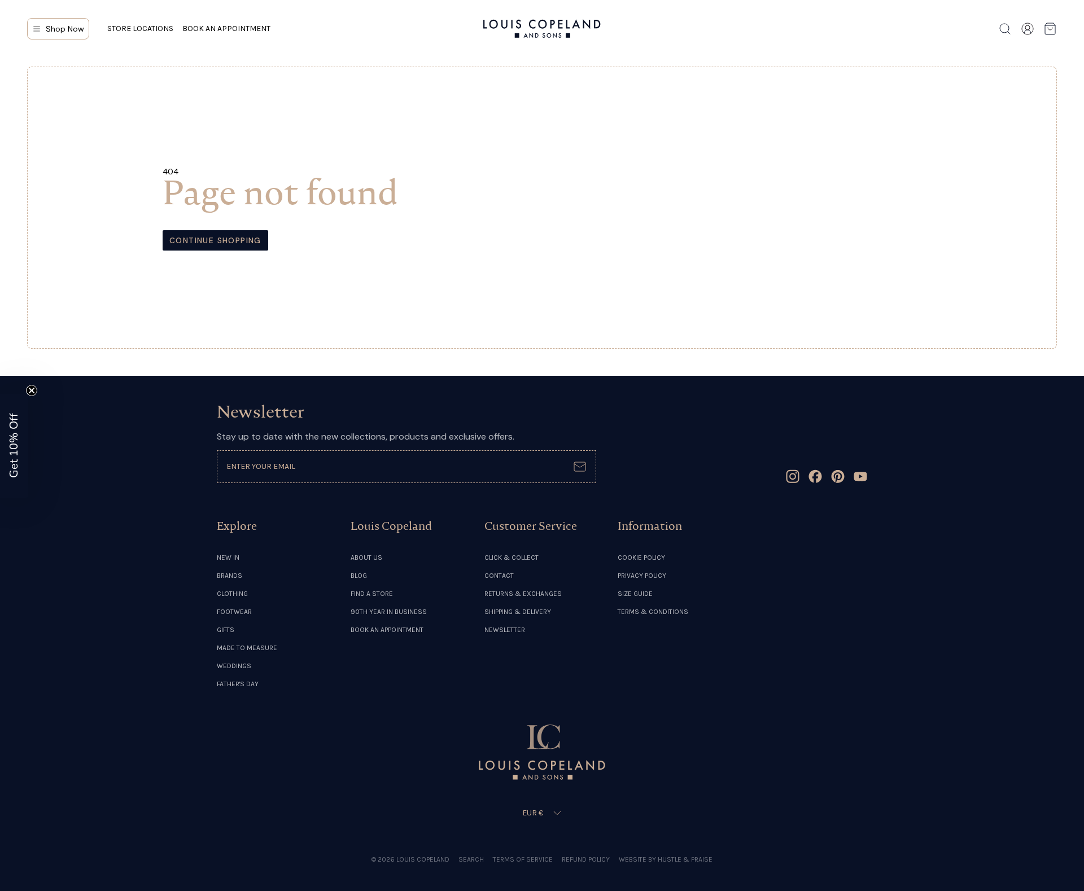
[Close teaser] (31, 390)
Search (471, 859)
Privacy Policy (642, 576)
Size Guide (635, 594)
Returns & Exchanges (523, 594)
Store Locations (140, 28)
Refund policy (586, 859)
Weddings (234, 666)
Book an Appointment (226, 28)
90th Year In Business (389, 612)
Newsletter (504, 630)
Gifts (225, 630)
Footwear (234, 612)
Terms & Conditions (653, 612)
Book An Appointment (387, 630)
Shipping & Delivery (517, 612)
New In (228, 557)
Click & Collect (511, 557)
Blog (359, 576)
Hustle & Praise (685, 859)
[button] (14, 446)
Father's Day (238, 684)
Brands (229, 576)
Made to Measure (247, 648)
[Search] (1005, 29)
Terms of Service (523, 859)
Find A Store (372, 594)
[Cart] (1050, 29)
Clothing (232, 594)
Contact (499, 576)
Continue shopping (215, 240)
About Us (366, 557)
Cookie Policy (641, 557)
